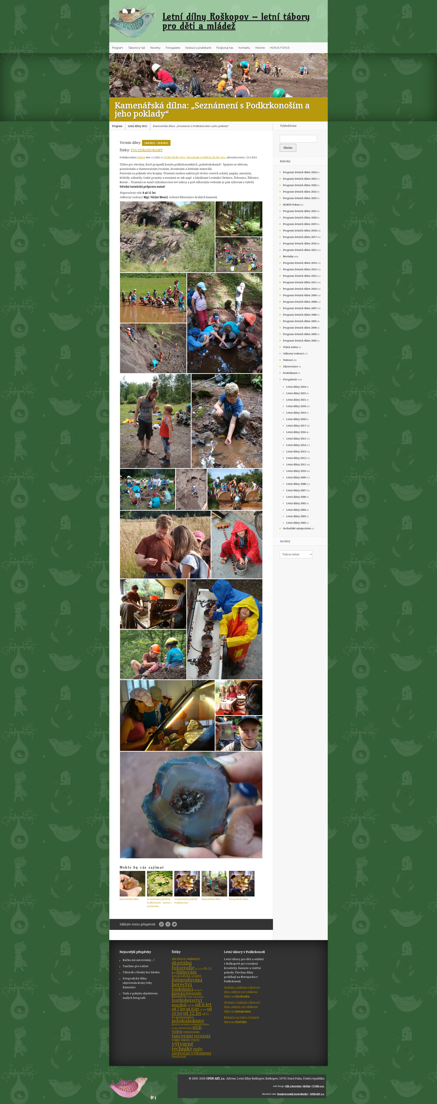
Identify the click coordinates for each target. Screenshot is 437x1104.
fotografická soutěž (186, 976)
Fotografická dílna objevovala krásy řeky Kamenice (137, 983)
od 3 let (191, 1005)
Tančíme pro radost (135, 966)
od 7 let (178, 1008)
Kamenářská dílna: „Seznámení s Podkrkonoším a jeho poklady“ (191, 126)
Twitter (174, 924)
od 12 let (192, 1013)
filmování (186, 972)
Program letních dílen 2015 (300, 250)
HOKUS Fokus (291, 204)
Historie (260, 47)
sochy (175, 1028)
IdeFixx (306, 1086)
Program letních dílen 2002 (300, 340)
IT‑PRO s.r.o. (318, 1086)
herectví (182, 984)
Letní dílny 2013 (296, 451)
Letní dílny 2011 (137, 126)
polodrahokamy (147, 150)
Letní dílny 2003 (296, 516)
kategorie (198, 990)
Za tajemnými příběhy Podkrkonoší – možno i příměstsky (159, 902)
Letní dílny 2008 (296, 483)
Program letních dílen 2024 (300, 172)
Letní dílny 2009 (296, 477)
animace (193, 958)
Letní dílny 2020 (296, 419)
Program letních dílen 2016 (300, 243)
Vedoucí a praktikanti (198, 47)
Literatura (198, 996)
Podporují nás (224, 47)
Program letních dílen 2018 (300, 230)
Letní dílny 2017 (296, 425)
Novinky (155, 47)
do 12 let (199, 969)
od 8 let (192, 1008)
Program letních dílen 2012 (300, 275)
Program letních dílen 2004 (300, 327)
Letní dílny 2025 (296, 393)
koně (190, 996)
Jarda (141, 157)
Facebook (168, 924)
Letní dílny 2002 (296, 522)
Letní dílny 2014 (296, 445)
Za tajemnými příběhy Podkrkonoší (186, 900)
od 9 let (203, 1009)
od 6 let (203, 1004)
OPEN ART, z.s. (215, 1078)
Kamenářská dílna (129, 899)
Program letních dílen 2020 (300, 217)
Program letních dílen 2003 (300, 334)
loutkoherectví (187, 1000)
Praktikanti (290, 373)
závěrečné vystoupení (191, 1053)
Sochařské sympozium (297, 528)
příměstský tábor (200, 1024)
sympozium (191, 1032)
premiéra (185, 1024)
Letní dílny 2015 (296, 438)
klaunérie (179, 996)
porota (176, 1024)
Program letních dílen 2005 (300, 321)
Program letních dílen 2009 (300, 295)
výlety (195, 1040)
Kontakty (244, 47)
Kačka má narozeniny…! (138, 960)
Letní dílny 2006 (296, 496)
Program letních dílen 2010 (300, 288)
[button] (167, 237)
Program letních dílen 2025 (300, 178)
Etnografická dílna (238, 899)
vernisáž (202, 1036)
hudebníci (182, 989)
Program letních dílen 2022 (300, 191)
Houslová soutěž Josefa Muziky (292, 1094)
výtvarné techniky (182, 1046)
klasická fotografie (187, 993)
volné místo (181, 1039)
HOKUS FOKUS (280, 47)
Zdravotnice (290, 366)
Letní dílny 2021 (296, 399)
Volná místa (290, 347)
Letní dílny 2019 (296, 412)
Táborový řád (136, 47)
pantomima (185, 1017)
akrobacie (179, 959)
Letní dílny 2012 (296, 458)
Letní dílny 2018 (296, 406)
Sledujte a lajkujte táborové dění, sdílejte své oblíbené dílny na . (242, 992)
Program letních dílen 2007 (300, 308)
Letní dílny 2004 (296, 509)
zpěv (198, 1049)
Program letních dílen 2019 (300, 224)
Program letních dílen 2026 (300, 185)
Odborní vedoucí (293, 353)
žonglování (179, 1056)
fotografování (187, 980)
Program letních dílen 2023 (300, 198)
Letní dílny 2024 (296, 386)
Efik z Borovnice (293, 1086)
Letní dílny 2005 (296, 503)
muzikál (179, 1004)
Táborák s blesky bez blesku (141, 972)
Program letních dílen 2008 (300, 301)
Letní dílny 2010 (296, 471)
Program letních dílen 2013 (300, 269)
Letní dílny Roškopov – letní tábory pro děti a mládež (236, 21)
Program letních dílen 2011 (206, 157)
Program (117, 47)
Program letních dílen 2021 (300, 211)
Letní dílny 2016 (296, 432)
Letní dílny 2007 (296, 490)
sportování (185, 1028)
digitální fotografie (183, 965)
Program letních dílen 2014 (300, 262)
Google (161, 924)
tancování (182, 1036)
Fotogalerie (173, 47)
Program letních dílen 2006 (300, 314)
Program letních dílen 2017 (300, 237)
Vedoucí (288, 360)
